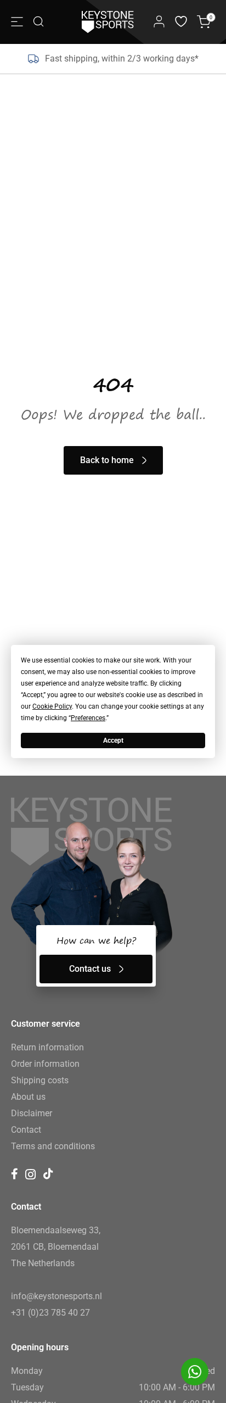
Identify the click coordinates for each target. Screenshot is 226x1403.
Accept (113, 740)
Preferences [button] (88, 718)
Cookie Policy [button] (52, 706)
